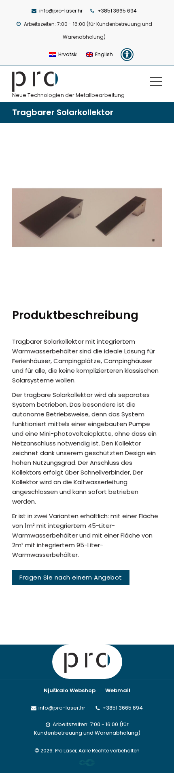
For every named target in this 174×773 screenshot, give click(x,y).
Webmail (117, 690)
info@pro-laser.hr (61, 10)
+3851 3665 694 (117, 10)
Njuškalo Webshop (69, 690)
